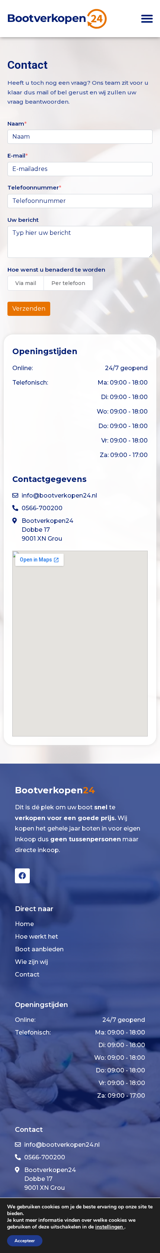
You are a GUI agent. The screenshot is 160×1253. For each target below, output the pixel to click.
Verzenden (28, 308)
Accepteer (25, 1241)
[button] (146, 18)
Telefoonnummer (33, 187)
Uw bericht (23, 219)
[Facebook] (22, 875)
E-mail (16, 155)
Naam (15, 123)
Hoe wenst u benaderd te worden (56, 269)
